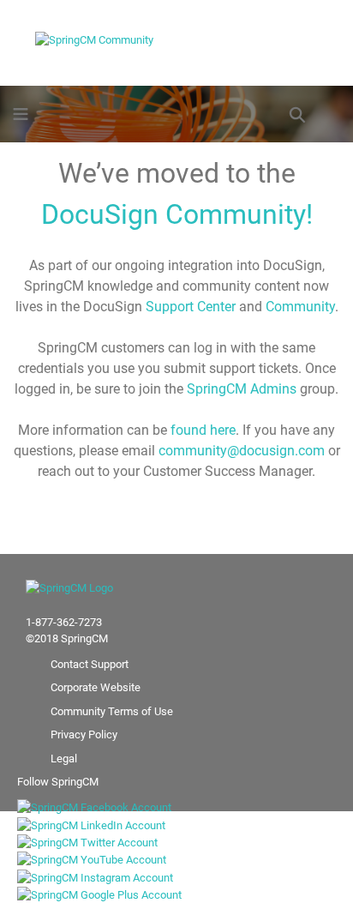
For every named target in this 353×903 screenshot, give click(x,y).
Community (300, 306)
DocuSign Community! (177, 214)
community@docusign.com (242, 450)
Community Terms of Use (112, 711)
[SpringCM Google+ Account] (108, 894)
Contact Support (90, 664)
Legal (64, 758)
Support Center (191, 306)
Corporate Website (96, 687)
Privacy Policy (84, 734)
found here (203, 430)
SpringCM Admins (241, 389)
